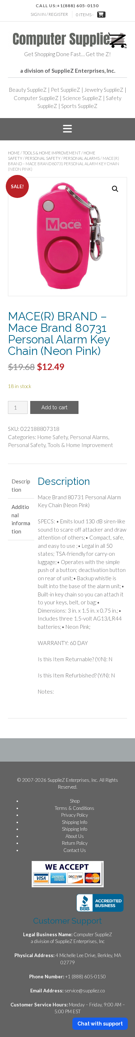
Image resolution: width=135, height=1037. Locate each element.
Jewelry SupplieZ (103, 89)
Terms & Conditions (74, 808)
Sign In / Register (49, 14)
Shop (75, 801)
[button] (67, 129)
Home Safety (52, 437)
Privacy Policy (74, 815)
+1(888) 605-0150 (78, 5)
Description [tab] (21, 485)
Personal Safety (42, 158)
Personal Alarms (81, 158)
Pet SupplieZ (65, 89)
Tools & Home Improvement (52, 152)
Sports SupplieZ (79, 106)
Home (14, 152)
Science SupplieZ (82, 98)
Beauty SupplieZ (28, 89)
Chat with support (100, 1024)
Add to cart (54, 407)
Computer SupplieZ (36, 98)
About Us (75, 836)
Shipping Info (74, 822)
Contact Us (74, 850)
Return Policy (74, 843)
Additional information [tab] (21, 519)
